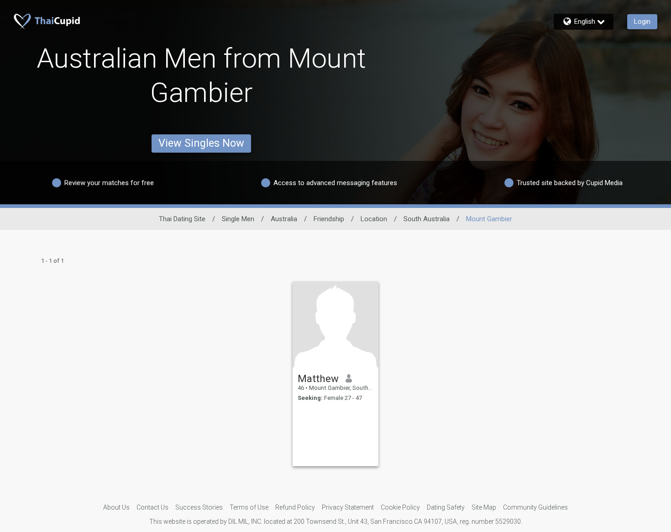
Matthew (318, 378)
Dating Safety (446, 507)
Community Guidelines (535, 507)
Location (374, 219)
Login (642, 21)
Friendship (329, 219)
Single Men (238, 219)
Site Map (484, 507)
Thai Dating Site (182, 219)
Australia (284, 219)
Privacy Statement (348, 507)
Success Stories (199, 507)
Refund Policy (295, 507)
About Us (116, 507)
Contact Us (152, 507)
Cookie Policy (400, 507)
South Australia (427, 219)
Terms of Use (249, 507)
